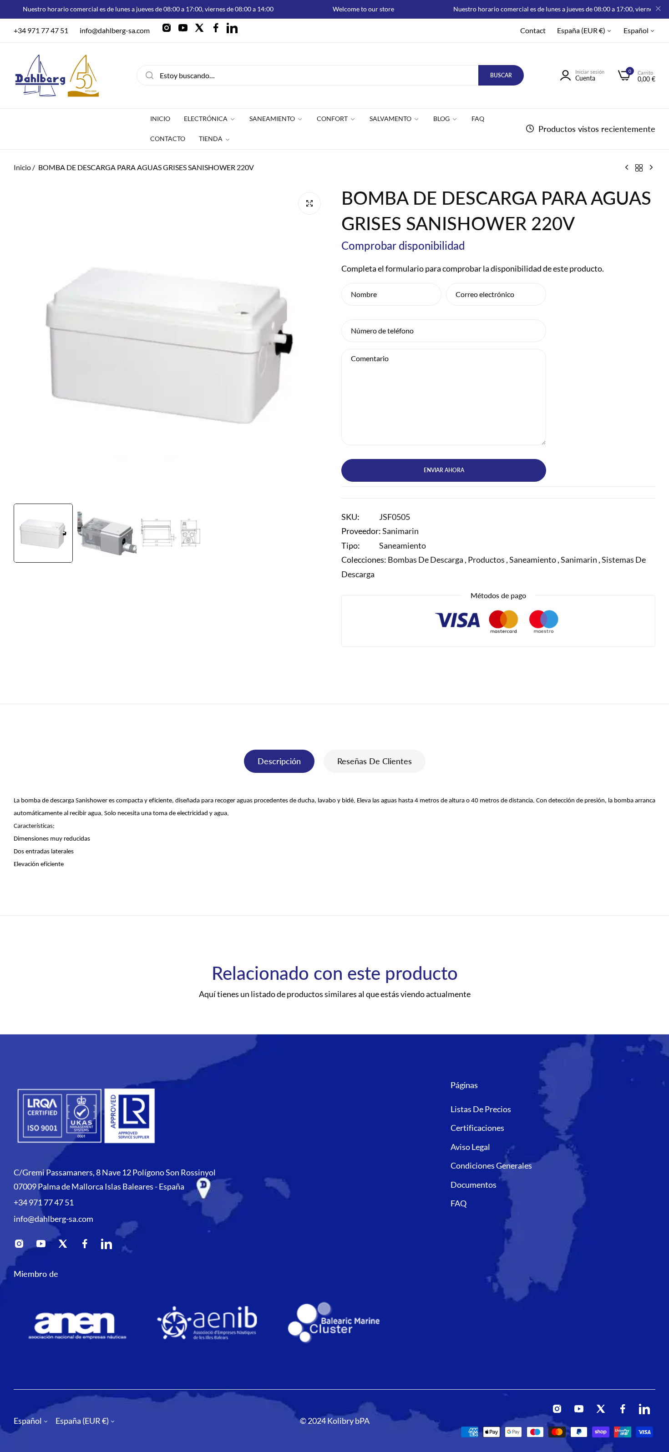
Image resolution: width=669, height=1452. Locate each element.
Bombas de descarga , (427, 560)
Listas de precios (481, 1109)
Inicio (22, 167)
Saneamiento (402, 545)
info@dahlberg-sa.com (53, 1218)
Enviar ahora (444, 470)
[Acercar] (309, 203)
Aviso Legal (470, 1146)
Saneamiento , (534, 560)
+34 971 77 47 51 (44, 1202)
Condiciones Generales (491, 1165)
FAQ (458, 1203)
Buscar (501, 75)
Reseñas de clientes (374, 761)
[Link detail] (169, 30)
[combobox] (330, 75)
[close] (658, 9)
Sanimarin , (580, 560)
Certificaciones (477, 1127)
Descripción (279, 761)
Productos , (488, 560)
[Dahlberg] (57, 75)
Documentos (474, 1184)
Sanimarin (400, 531)
